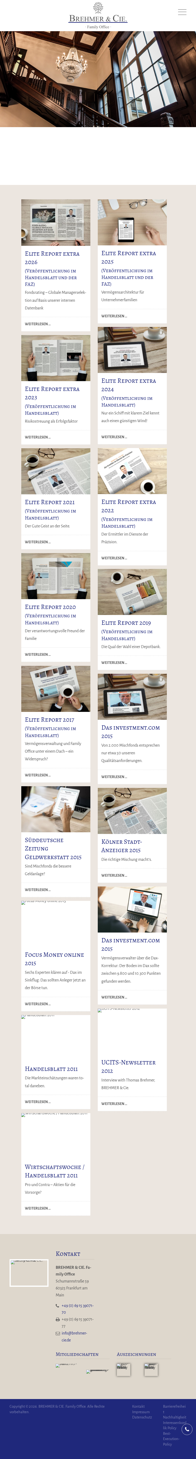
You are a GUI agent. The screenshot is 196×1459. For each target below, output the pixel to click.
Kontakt (138, 1406)
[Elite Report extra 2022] (132, 471)
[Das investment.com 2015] (132, 697)
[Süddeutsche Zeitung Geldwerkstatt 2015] (55, 809)
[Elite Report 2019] (132, 592)
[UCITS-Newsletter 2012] (132, 1032)
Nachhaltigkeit (174, 1417)
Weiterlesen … (36, 322)
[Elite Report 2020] (55, 576)
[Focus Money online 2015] (55, 924)
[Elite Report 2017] (55, 689)
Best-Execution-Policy (171, 1439)
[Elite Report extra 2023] (132, 350)
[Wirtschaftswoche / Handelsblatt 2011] (55, 1136)
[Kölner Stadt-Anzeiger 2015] (132, 811)
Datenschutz (142, 1417)
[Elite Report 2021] (55, 471)
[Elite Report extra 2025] (55, 222)
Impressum (141, 1412)
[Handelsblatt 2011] (55, 1038)
